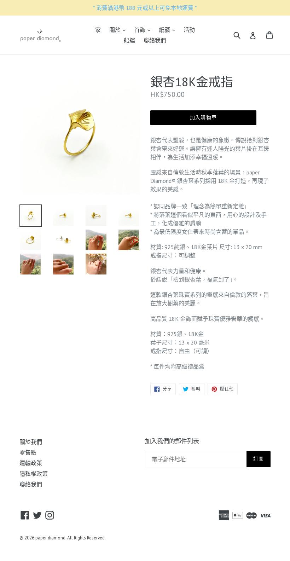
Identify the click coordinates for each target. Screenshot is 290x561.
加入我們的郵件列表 (172, 441)
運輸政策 (30, 463)
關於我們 (30, 441)
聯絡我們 (155, 40)
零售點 (27, 452)
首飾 (144, 29)
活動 (189, 29)
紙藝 (169, 29)
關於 (119, 29)
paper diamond (50, 538)
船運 (129, 40)
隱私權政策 (33, 473)
